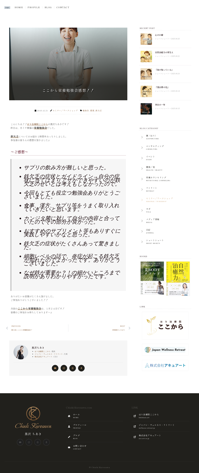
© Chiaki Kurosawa (99, 467)
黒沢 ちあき (33, 434)
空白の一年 (160, 104)
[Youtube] (55, 368)
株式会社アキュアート (43, 356)
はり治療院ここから (37, 124)
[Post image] (146, 39)
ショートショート (162, 38)
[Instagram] (64, 368)
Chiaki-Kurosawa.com (79, 407)
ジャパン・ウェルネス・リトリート (49, 354)
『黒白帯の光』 (162, 87)
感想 (92, 110)
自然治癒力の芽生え (164, 52)
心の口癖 (159, 34)
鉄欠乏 (99, 110)
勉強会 (86, 110)
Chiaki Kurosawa (33, 426)
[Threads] (72, 368)
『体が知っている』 (164, 69)
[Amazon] (81, 368)
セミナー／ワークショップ (65, 110)
